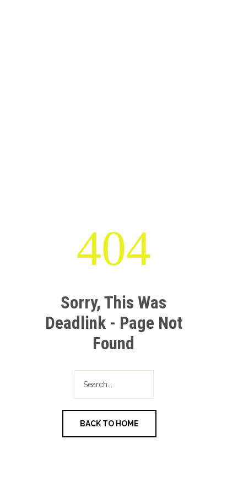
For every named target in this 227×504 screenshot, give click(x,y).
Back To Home (109, 423)
